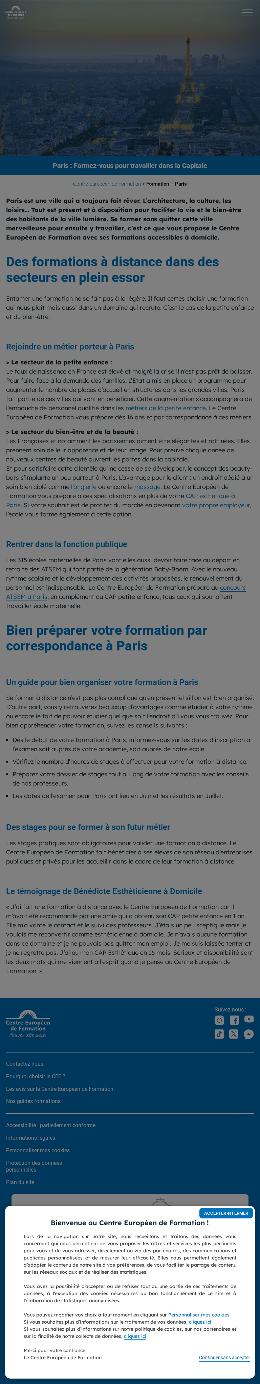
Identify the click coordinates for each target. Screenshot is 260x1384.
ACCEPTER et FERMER (226, 1213)
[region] (130, 1292)
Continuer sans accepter (224, 1357)
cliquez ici (200, 1322)
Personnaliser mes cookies (199, 1315)
